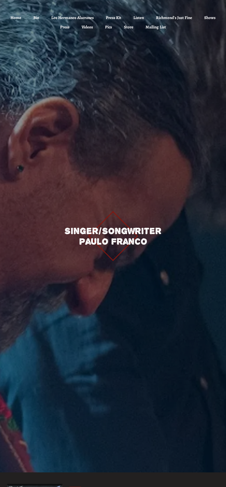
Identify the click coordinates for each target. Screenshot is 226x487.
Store (128, 27)
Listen (138, 17)
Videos (87, 27)
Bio (36, 17)
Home (15, 17)
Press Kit (113, 17)
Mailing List (156, 27)
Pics (108, 27)
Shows (210, 17)
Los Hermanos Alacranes (72, 17)
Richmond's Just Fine (174, 17)
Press (64, 27)
